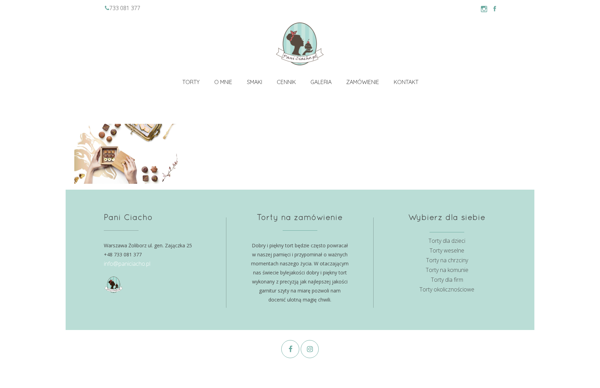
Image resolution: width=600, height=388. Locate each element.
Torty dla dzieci (446, 241)
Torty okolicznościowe (446, 289)
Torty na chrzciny (447, 260)
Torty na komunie (447, 270)
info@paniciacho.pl (127, 263)
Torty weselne (447, 250)
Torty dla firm (447, 279)
